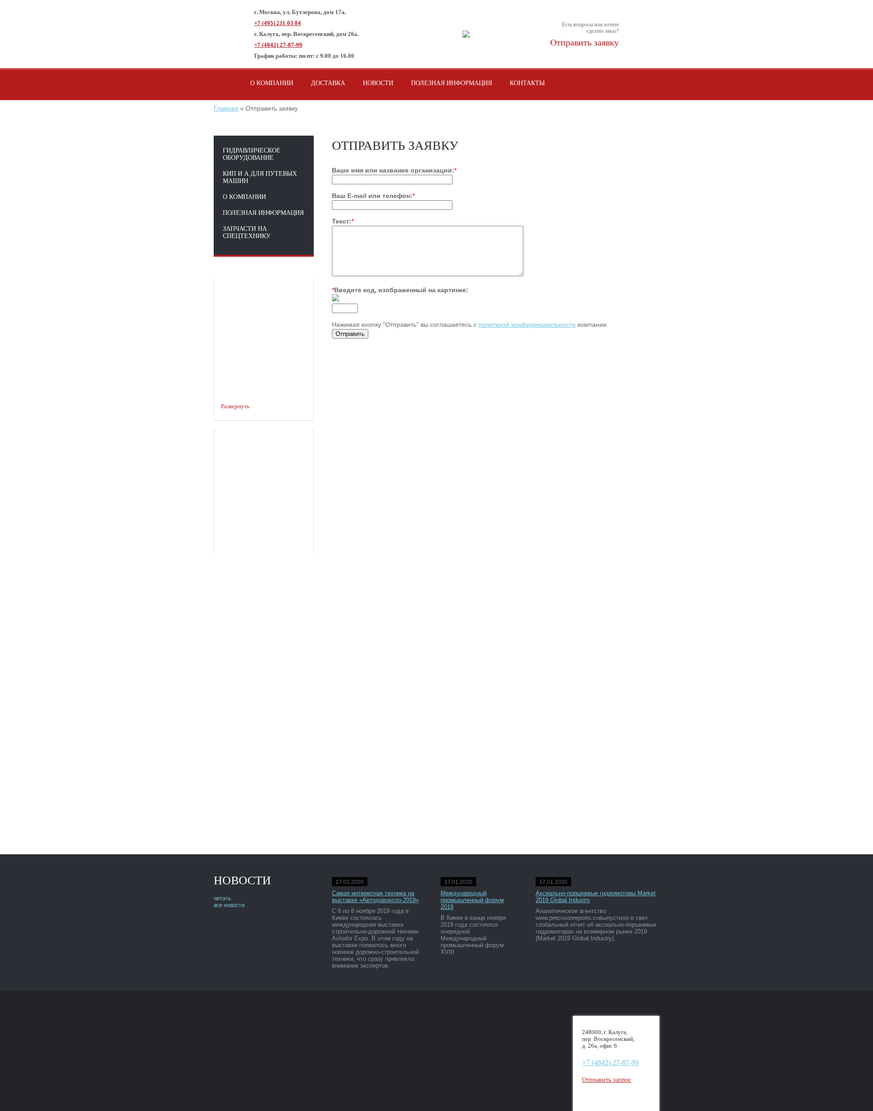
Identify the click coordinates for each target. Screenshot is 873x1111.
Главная (226, 108)
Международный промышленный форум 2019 (472, 900)
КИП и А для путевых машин (260, 177)
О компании (244, 196)
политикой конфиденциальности (527, 324)
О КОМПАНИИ (271, 83)
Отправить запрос (606, 1079)
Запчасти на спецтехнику (247, 232)
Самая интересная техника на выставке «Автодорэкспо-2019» (375, 896)
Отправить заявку (584, 42)
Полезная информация (263, 212)
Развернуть (235, 406)
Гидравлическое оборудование (252, 154)
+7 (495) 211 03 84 (277, 23)
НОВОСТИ (378, 83)
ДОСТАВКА (328, 83)
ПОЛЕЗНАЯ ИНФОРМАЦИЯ (451, 83)
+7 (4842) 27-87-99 (278, 44)
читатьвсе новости (229, 901)
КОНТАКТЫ (527, 83)
